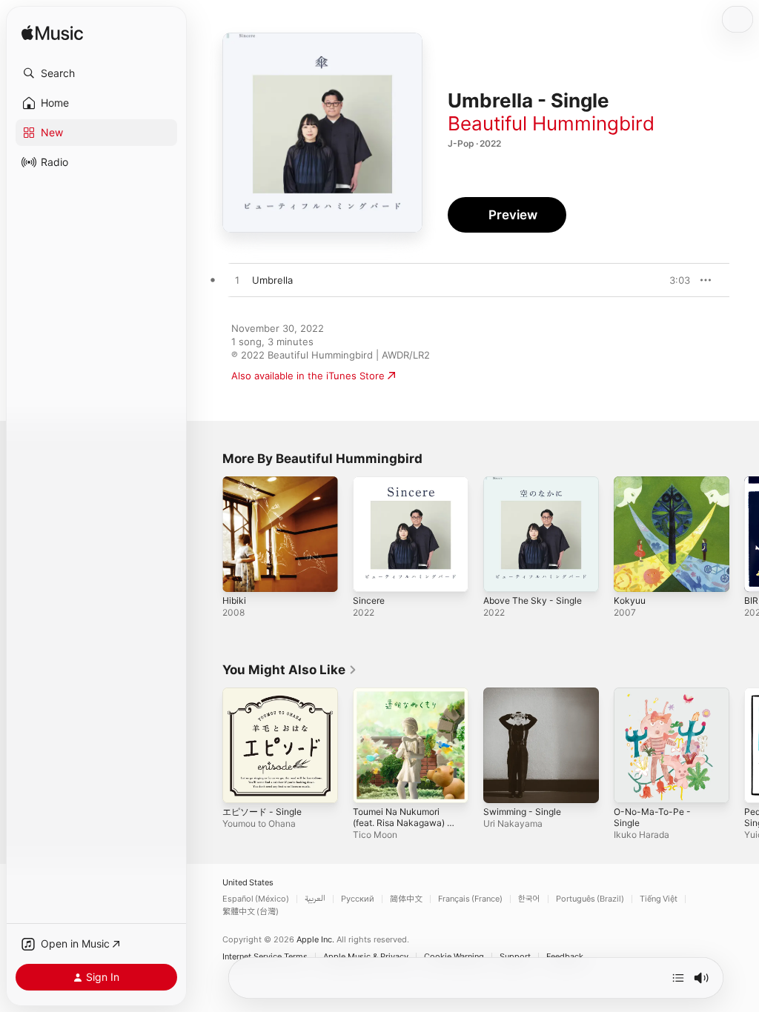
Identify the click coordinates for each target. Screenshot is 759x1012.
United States (248, 883)
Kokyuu (630, 600)
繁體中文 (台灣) (250, 912)
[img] (52, 33)
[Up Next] (678, 978)
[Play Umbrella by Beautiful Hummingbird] (237, 280)
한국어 (529, 899)
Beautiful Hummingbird (551, 123)
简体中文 (406, 899)
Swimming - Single (522, 811)
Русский (357, 899)
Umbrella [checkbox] (272, 280)
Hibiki (234, 600)
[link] (289, 670)
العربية (315, 899)
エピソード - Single (262, 811)
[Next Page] (744, 534)
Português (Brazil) (590, 899)
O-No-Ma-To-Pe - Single (652, 817)
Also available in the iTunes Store (308, 376)
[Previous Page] (207, 534)
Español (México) (255, 899)
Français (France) (470, 899)
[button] (96, 73)
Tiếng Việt (658, 899)
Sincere (369, 600)
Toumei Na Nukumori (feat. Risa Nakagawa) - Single (402, 822)
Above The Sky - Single (532, 600)
